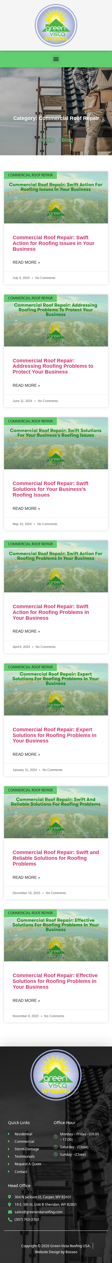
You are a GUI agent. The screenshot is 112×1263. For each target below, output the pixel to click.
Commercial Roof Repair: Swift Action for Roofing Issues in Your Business (53, 243)
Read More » (26, 262)
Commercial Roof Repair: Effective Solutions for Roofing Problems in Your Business (55, 981)
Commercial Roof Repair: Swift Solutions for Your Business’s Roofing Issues (50, 489)
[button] (56, 59)
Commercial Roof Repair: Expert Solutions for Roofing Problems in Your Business (54, 735)
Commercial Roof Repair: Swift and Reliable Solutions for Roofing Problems (56, 858)
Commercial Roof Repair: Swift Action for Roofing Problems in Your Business (51, 612)
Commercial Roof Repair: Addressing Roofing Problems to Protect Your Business (53, 366)
